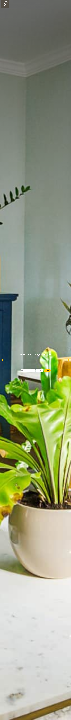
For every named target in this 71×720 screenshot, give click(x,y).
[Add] (42, 370)
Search (48, 370)
